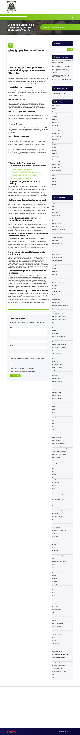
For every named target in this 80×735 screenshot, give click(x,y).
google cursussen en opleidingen (60, 305)
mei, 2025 (11, 45)
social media (55, 550)
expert (54, 268)
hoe (53, 328)
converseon (55, 240)
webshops (54, 618)
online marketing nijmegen (58, 446)
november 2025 (56, 131)
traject (54, 575)
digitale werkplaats (57, 260)
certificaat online (56, 223)
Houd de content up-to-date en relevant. (21, 178)
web (53, 601)
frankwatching (56, 280)
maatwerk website (57, 367)
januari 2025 (55, 159)
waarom (54, 595)
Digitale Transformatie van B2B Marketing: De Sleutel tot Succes (62, 61)
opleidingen (55, 463)
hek (53, 325)
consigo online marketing (58, 229)
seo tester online (56, 539)
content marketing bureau (59, 235)
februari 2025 (55, 156)
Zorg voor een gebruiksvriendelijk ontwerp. (21, 169)
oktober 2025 (55, 133)
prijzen (54, 474)
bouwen (54, 218)
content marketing (57, 232)
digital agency (55, 251)
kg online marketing (57, 353)
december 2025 (56, 128)
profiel (54, 480)
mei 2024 (54, 181)
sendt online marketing (58, 516)
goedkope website (57, 291)
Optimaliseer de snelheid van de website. (21, 171)
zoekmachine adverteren (58, 665)
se (53, 502)
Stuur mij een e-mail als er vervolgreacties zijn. (22, 368)
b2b (53, 206)
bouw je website (56, 215)
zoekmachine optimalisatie (59, 671)
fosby (53, 277)
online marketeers (56, 435)
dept (53, 249)
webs (47, 26)
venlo (53, 589)
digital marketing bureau (58, 257)
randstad (54, 485)
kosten (54, 358)
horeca (54, 330)
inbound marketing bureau (58, 336)
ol (52, 426)
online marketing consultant (59, 440)
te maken (54, 570)
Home (43, 26)
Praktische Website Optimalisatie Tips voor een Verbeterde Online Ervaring (61, 65)
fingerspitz (55, 274)
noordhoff (54, 418)
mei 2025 (54, 147)
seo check (54, 525)
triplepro (54, 581)
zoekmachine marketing (58, 668)
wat (53, 598)
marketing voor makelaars (59, 404)
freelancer (55, 285)
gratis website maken (57, 313)
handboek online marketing (59, 316)
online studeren (56, 457)
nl (52, 415)
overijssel (54, 465)
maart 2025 (55, 153)
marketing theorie (56, 401)
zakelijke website (56, 663)
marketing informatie (57, 389)
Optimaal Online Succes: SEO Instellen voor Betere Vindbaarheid (61, 80)
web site (54, 603)
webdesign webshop (57, 609)
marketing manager (57, 392)
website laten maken (57, 626)
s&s (53, 491)
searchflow (55, 513)
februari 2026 (55, 122)
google (54, 294)
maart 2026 (55, 119)
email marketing (56, 263)
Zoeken (58, 43)
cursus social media (57, 243)
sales (53, 496)
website (54, 620)
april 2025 (54, 150)
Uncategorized (56, 584)
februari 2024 (55, 190)
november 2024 (56, 164)
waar (53, 592)
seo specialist (55, 536)
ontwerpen (55, 460)
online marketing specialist (59, 451)
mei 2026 (54, 114)
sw (53, 567)
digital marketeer (56, 254)
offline (53, 423)
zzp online (54, 677)
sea (53, 505)
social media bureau (57, 553)
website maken (56, 629)
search (54, 508)
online (53, 429)
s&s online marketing (57, 494)
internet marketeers (57, 342)
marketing (55, 375)
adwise (54, 204)
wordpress (55, 649)
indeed (54, 339)
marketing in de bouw (57, 387)
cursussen (54, 246)
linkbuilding (55, 361)
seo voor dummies (56, 542)
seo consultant (56, 527)
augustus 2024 (55, 173)
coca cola (54, 226)
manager (54, 373)
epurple (54, 266)
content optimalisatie (57, 237)
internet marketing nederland (59, 344)
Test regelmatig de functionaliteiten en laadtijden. (23, 177)
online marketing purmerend (59, 449)
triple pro (54, 578)
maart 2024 (55, 187)
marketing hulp (56, 384)
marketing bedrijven (57, 381)
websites (54, 637)
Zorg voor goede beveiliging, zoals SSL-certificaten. (23, 175)
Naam (11, 339)
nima (53, 412)
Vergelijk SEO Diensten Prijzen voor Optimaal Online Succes (60, 75)
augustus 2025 (55, 139)
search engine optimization (59, 511)
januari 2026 (55, 125)
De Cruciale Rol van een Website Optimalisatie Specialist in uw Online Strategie (61, 71)
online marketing (56, 437)
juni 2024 (54, 178)
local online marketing (57, 364)
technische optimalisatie (58, 572)
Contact (38, 17)
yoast (53, 660)
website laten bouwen (57, 623)
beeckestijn (55, 212)
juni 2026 (54, 111)
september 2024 (56, 170)
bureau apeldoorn (56, 221)
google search (55, 311)
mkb (53, 409)
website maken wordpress (58, 632)
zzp (53, 674)
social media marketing (58, 556)
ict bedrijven (55, 333)
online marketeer (56, 432)
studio (53, 564)
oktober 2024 (55, 167)
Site (11, 352)
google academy (56, 297)
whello (54, 640)
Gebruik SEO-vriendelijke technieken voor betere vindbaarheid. (26, 174)
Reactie (12, 327)
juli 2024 (54, 176)
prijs (53, 471)
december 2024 (56, 162)
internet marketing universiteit (59, 347)
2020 (53, 201)
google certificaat (56, 302)
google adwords (56, 299)
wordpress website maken (58, 657)
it (52, 350)
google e (54, 308)
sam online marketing (57, 499)
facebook (54, 271)
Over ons (32, 17)
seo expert (55, 533)
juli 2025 (54, 142)
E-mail (12, 345)
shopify (54, 544)
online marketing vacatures (59, 454)
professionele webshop (58, 477)
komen (54, 356)
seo (53, 519)
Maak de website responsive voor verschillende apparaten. (25, 172)
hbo (53, 322)
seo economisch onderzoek (59, 530)
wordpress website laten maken (60, 654)
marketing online (56, 395)
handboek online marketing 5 (59, 319)
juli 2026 (54, 108)
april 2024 (54, 184)
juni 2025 (54, 145)
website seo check (57, 634)
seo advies (55, 522)
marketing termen (57, 398)
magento (54, 370)
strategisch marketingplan (59, 561)
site (53, 547)
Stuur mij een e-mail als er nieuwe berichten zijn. (23, 371)
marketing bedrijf (56, 378)
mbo (53, 406)
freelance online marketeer (59, 282)
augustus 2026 (55, 105)
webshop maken (56, 615)
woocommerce (56, 643)
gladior (54, 288)
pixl (53, 468)
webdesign (55, 606)
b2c (53, 209)
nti (53, 420)
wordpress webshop (57, 651)
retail (53, 488)
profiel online (55, 482)
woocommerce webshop (58, 646)
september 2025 (56, 136)
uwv (53, 587)
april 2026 (54, 116)
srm (53, 558)
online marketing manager (59, 443)
